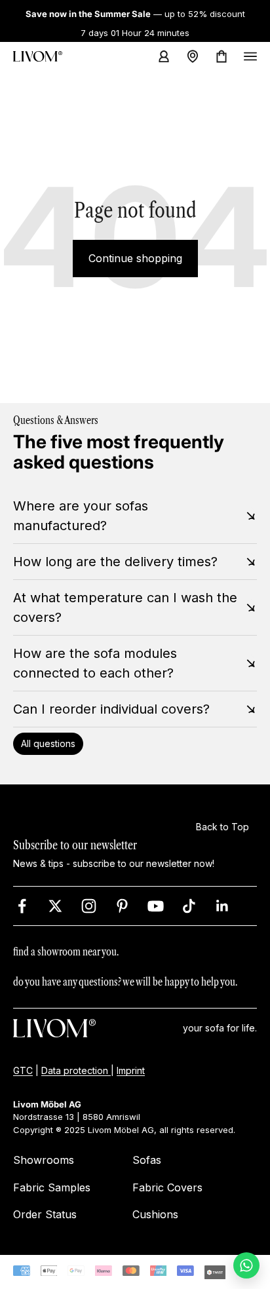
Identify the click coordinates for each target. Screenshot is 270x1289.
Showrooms (43, 1159)
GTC (23, 1069)
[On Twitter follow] (55, 906)
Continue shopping (135, 258)
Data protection (76, 1069)
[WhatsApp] (246, 1265)
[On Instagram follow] (89, 906)
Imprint (131, 1069)
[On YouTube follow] (155, 906)
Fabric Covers (167, 1187)
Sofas (146, 1159)
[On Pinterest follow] (122, 906)
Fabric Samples (51, 1187)
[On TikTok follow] (189, 906)
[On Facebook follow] (22, 906)
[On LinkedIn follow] (222, 906)
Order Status (45, 1214)
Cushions (155, 1214)
